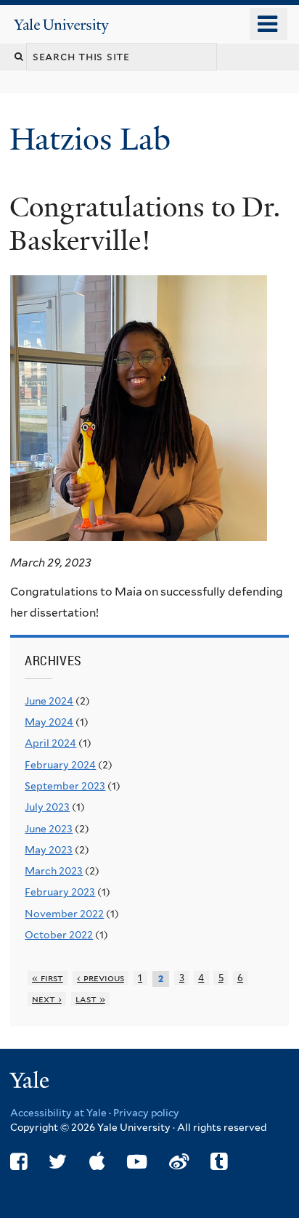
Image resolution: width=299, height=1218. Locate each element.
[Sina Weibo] (179, 1162)
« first (47, 978)
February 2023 (60, 892)
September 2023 (65, 786)
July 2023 (47, 807)
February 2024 (60, 765)
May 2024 (49, 722)
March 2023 (54, 871)
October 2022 (59, 935)
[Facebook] (18, 1162)
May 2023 (49, 850)
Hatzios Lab (94, 139)
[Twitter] (58, 1162)
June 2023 (49, 829)
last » (90, 999)
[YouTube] (137, 1162)
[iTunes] (97, 1162)
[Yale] (31, 1083)
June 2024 (49, 701)
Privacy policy (146, 1112)
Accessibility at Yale (58, 1112)
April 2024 (50, 743)
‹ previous (100, 978)
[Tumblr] (218, 1162)
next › (47, 999)
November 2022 (64, 913)
